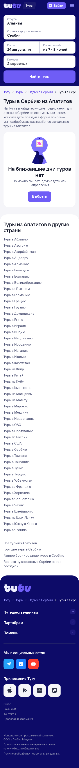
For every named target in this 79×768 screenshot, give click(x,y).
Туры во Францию (17, 486)
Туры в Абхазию (16, 239)
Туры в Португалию (18, 431)
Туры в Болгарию (16, 276)
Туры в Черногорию (19, 499)
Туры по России (15, 437)
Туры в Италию (15, 357)
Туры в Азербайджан (20, 252)
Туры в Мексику (16, 412)
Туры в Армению (16, 264)
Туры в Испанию (16, 350)
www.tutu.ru (15, 748)
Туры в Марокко (16, 406)
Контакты (10, 714)
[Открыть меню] (72, 5)
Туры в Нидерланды (19, 418)
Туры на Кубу (14, 381)
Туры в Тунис (13, 468)
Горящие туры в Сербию (22, 549)
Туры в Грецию (15, 301)
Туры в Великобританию (22, 282)
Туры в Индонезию (18, 338)
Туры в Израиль (15, 326)
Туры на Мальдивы (18, 394)
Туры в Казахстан (17, 363)
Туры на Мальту (15, 400)
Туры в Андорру (16, 258)
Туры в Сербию (15, 449)
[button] (9, 664)
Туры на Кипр (14, 369)
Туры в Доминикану (19, 313)
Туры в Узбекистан (18, 480)
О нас (7, 704)
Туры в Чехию (14, 505)
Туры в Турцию (15, 474)
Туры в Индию (14, 332)
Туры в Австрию (16, 245)
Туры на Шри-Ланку (19, 517)
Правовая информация (19, 719)
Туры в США (13, 443)
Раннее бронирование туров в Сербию (34, 555)
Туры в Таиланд (15, 456)
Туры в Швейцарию (18, 511)
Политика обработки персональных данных (31, 753)
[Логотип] (12, 6)
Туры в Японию (15, 530)
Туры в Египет (14, 320)
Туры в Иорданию (17, 344)
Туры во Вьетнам (17, 289)
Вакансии (10, 709)
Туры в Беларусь (16, 270)
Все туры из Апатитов (20, 543)
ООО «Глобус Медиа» (18, 739)
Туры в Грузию (14, 307)
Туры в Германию (17, 295)
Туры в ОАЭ (12, 425)
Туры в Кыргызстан (18, 388)
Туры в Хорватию (17, 493)
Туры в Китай (13, 375)
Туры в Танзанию (16, 462)
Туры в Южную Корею (20, 524)
